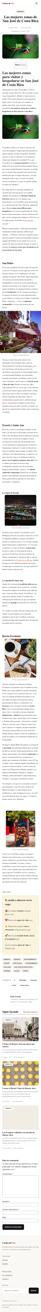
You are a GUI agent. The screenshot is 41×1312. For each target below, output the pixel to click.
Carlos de (8, 3)
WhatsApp (22, 980)
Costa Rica (17, 963)
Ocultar (23, 65)
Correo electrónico (10, 1209)
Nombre (6, 1201)
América (20, 11)
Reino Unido (6, 1272)
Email (14, 985)
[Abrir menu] (36, 3)
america (7, 959)
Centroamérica (30, 959)
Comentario (7, 1174)
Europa (5, 1260)
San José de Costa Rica (23, 967)
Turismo (7, 971)
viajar (16, 971)
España (5, 1264)
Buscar (33, 1290)
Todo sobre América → (31, 1012)
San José (7, 967)
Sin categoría (7, 1275)
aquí (12, 914)
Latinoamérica (31, 963)
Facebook (33, 980)
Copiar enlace (24, 985)
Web (4, 1217)
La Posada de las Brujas (23, 560)
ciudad (6, 963)
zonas (25, 971)
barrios (17, 959)
